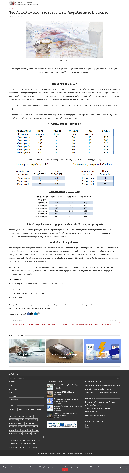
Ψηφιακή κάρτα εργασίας (17, 447)
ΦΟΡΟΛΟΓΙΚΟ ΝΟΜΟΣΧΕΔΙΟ (31, 440)
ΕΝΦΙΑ (22, 420)
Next (119, 351)
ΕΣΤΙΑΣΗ (24, 430)
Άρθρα (11, 8)
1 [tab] (56, 362)
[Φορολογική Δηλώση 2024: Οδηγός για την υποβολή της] (50, 387)
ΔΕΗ (41, 413)
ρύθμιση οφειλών (32, 447)
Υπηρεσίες (13, 389)
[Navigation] (117, 3)
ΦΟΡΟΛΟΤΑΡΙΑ (13, 444)
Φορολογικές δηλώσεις (27, 444)
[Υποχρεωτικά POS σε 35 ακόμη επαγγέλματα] (50, 394)
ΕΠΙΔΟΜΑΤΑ (13, 426)
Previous (10, 351)
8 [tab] (73, 362)
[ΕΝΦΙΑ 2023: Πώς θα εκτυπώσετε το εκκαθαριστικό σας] (50, 415)
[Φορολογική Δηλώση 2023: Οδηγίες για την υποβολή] (50, 408)
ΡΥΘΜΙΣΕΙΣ (31, 437)
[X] (31, 313)
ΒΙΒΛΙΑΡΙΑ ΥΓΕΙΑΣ (32, 413)
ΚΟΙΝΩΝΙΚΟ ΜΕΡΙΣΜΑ (15, 433)
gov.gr (26, 409)
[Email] (38, 313)
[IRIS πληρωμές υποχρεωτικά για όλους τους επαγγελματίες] (50, 401)
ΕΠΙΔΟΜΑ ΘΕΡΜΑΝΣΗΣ (16, 423)
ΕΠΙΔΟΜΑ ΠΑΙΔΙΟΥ (30, 423)
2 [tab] (58, 362)
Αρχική (12, 385)
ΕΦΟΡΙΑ (36, 430)
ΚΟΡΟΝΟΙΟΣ (27, 433)
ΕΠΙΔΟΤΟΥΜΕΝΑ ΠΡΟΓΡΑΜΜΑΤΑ (28, 426)
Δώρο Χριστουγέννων (26, 416)
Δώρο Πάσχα (13, 416)
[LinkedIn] (35, 313)
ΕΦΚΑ (30, 430)
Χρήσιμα (12, 396)
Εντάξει (65, 470)
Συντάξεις (39, 437)
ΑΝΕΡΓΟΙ (12, 413)
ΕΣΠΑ (18, 430)
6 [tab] (68, 362)
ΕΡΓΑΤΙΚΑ (12, 430)
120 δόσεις (12, 409)
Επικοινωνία (13, 400)
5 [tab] (66, 362)
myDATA (33, 409)
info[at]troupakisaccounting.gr (96, 415)
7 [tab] (71, 362)
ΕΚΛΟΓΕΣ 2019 (13, 420)
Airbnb (20, 409)
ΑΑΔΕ (39, 409)
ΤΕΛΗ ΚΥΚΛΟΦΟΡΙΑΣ (15, 440)
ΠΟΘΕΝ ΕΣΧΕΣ (22, 437)
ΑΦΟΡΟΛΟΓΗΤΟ (21, 413)
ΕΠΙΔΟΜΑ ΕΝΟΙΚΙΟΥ (31, 420)
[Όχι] (126, 469)
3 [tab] (61, 362)
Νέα (10, 393)
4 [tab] (63, 362)
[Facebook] (28, 313)
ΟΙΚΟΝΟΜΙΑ (12, 437)
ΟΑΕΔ (34, 433)
